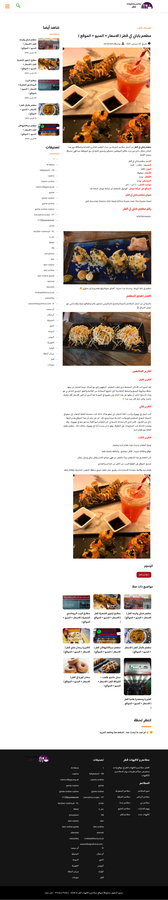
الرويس (51, 337)
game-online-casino (44, 209)
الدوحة (51, 332)
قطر (52, 359)
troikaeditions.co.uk (44, 293)
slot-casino (48, 265)
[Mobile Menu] (7, 6)
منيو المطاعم (144, 791)
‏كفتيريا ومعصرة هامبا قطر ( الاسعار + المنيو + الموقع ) (137, 703)
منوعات (51, 365)
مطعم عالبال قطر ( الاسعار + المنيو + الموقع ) (138, 650)
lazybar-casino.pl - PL (43, 232)
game (51, 193)
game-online (48, 204)
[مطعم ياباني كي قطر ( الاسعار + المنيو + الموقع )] (107, 95)
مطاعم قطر (144, 575)
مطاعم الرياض (143, 797)
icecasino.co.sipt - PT (44, 215)
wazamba (49, 298)
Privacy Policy (62, 893)
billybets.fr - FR (47, 170)
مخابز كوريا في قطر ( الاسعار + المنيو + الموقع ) (76, 679)
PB (53, 248)
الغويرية (50, 343)
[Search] (18, 6)
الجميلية (50, 320)
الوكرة (51, 348)
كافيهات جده (144, 815)
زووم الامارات (144, 809)
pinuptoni (49, 254)
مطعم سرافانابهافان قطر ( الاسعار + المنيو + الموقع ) (107, 650)
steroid (50, 282)
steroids (50, 287)
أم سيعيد (50, 309)
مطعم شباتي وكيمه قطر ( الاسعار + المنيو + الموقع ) (138, 615)
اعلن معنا (49, 893)
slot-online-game (46, 276)
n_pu (51, 237)
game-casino (48, 198)
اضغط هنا (94, 189)
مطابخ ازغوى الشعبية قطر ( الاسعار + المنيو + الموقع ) (107, 617)
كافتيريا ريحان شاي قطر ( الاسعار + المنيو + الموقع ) (76, 650)
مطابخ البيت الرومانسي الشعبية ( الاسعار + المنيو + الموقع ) (76, 617)
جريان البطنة (48, 354)
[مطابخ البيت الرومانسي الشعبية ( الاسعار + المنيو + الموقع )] (48, 85)
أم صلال (50, 315)
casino (51, 176)
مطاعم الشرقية (123, 797)
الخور (52, 326)
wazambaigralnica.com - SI (41, 304)
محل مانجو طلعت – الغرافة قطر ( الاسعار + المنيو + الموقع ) (109, 681)
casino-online (47, 182)
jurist (51, 226)
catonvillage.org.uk (45, 187)
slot (52, 259)
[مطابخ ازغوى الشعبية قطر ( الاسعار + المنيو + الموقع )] (48, 64)
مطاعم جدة (125, 803)
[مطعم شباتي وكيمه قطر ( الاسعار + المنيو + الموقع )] (48, 44)
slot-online (49, 270)
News (51, 243)
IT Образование (46, 220)
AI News (50, 165)
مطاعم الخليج (124, 809)
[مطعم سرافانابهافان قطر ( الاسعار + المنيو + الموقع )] (48, 130)
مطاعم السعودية (123, 791)
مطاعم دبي (145, 803)
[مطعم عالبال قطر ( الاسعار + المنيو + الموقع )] (48, 109)
